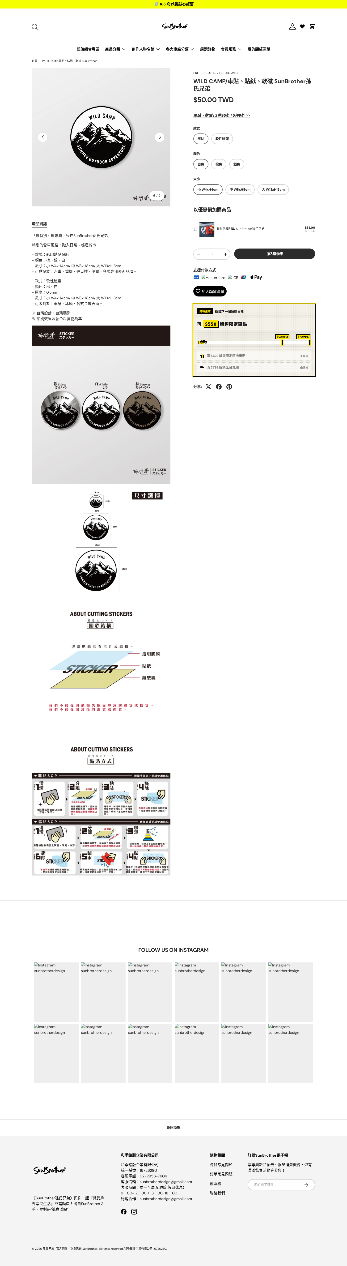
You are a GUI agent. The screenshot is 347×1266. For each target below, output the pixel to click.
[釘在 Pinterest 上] (229, 387)
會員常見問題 (221, 1164)
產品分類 (112, 49)
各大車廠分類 (177, 49)
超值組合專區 (88, 49)
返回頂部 (173, 1127)
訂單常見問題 (221, 1174)
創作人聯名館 (143, 49)
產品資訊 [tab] (39, 223)
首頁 (35, 61)
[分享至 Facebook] (219, 387)
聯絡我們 (217, 1193)
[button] (312, 26)
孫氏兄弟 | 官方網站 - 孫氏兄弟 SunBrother (70, 1249)
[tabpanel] (101, 556)
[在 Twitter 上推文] (208, 387)
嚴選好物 (207, 49)
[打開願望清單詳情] (302, 26)
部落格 (215, 1183)
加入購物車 (275, 254)
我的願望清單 (259, 49)
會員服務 (228, 49)
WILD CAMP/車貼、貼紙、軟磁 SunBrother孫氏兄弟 (70, 61)
